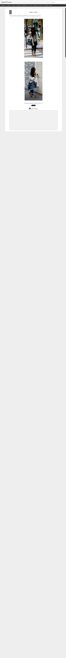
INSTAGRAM (46, 5)
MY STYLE (30, 5)
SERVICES (18, 5)
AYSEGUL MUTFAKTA (37, 5)
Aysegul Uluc (39, 103)
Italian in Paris (34, 12)
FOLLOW (13, 5)
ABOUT (9, 5)
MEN (51, 5)
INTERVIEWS (24, 5)
